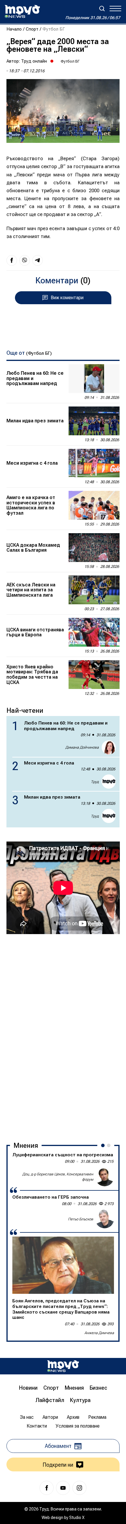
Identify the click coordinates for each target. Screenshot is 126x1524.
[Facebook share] (11, 260)
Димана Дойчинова (82, 747)
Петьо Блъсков (80, 1219)
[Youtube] (63, 1488)
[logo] (22, 11)
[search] (102, 8)
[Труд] (63, 1366)
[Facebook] (47, 1488)
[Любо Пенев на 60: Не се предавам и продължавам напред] (94, 378)
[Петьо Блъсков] (104, 1219)
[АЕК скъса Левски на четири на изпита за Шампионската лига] (94, 590)
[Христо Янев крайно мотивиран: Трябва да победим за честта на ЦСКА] (94, 674)
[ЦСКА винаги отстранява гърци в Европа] (94, 632)
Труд (95, 781)
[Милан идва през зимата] (94, 420)
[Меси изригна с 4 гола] (94, 463)
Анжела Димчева (99, 1333)
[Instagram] (79, 1488)
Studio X (76, 1517)
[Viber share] (24, 260)
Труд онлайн (34, 61)
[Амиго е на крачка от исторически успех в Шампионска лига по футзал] (94, 505)
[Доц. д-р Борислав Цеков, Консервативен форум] (104, 1176)
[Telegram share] (37, 260)
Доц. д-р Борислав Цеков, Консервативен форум (57, 1176)
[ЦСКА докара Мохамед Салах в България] (94, 547)
